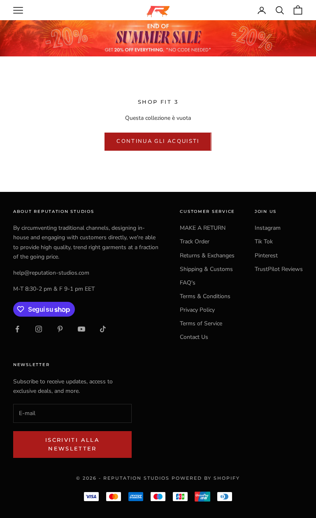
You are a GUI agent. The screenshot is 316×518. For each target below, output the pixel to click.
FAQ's (187, 283)
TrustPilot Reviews (279, 269)
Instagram (268, 228)
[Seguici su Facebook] (17, 329)
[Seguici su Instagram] (39, 329)
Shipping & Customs (206, 269)
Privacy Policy (197, 310)
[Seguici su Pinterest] (60, 329)
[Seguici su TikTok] (103, 329)
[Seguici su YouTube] (81, 329)
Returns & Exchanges (207, 255)
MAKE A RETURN (202, 228)
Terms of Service (201, 323)
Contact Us (194, 337)
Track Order (194, 241)
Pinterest (266, 255)
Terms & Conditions (205, 296)
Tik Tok (264, 241)
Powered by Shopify (206, 478)
